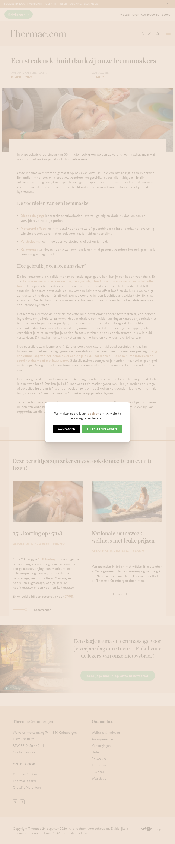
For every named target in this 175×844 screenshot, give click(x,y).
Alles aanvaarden (102, 429)
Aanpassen (66, 429)
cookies (93, 413)
